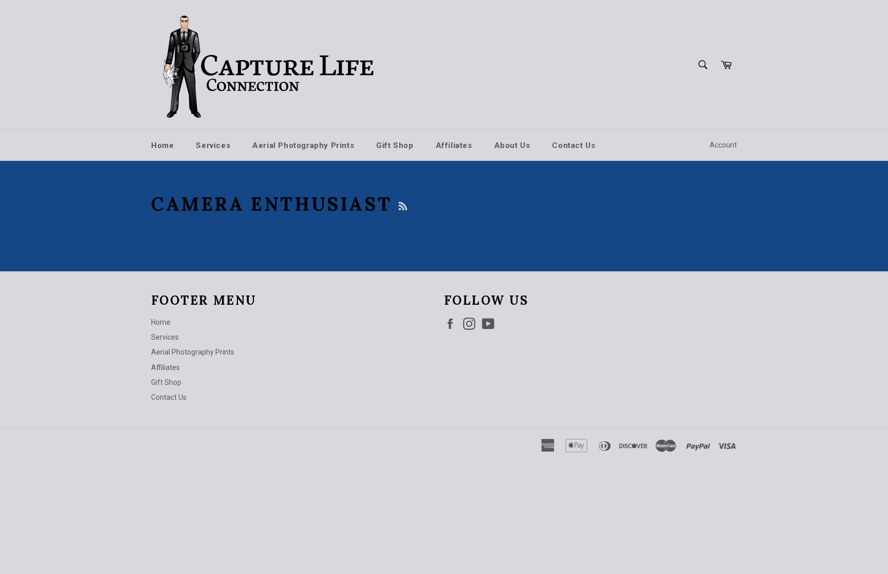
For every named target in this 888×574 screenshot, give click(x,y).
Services (213, 145)
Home (162, 145)
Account (723, 145)
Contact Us (573, 145)
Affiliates (454, 145)
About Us (512, 145)
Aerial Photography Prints (303, 145)
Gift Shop (394, 145)
